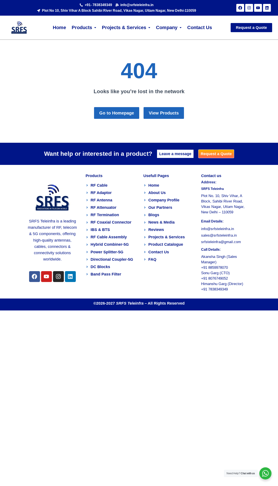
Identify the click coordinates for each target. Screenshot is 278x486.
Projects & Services (124, 27)
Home (59, 27)
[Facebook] (240, 8)
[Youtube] (258, 8)
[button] (84, 27)
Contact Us (199, 27)
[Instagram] (249, 8)
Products (82, 27)
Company (166, 27)
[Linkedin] (267, 8)
